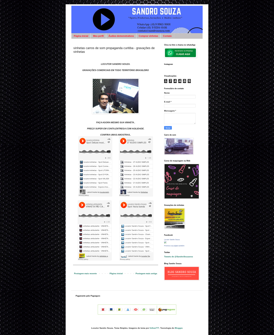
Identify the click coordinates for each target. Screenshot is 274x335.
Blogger (178, 328)
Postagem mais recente (85, 273)
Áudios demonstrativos (121, 36)
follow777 (154, 328)
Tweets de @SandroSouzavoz (178, 256)
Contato (167, 36)
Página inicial (81, 36)
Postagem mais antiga (146, 273)
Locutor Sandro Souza (172, 239)
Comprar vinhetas (148, 36)
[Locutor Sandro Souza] (165, 242)
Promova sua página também (174, 246)
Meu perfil (98, 36)
